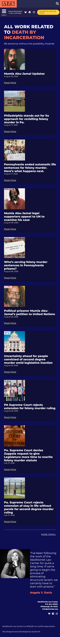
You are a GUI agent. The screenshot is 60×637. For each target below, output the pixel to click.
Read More (10, 82)
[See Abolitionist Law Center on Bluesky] (26, 12)
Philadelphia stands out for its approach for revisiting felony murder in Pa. (26, 119)
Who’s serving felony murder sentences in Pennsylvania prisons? (25, 265)
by (21, 632)
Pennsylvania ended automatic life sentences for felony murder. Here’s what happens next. (30, 168)
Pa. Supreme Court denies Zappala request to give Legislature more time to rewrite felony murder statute (28, 455)
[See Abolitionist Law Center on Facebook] (30, 12)
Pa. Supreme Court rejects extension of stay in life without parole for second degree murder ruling (29, 507)
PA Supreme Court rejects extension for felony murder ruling (29, 406)
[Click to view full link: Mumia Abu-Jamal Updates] (14, 59)
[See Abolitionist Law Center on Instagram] (34, 12)
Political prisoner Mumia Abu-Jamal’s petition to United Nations (29, 312)
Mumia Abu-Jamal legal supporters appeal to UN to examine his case (24, 216)
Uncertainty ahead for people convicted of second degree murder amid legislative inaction (28, 359)
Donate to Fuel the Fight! (47, 12)
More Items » (48, 534)
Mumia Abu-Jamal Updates (24, 73)
